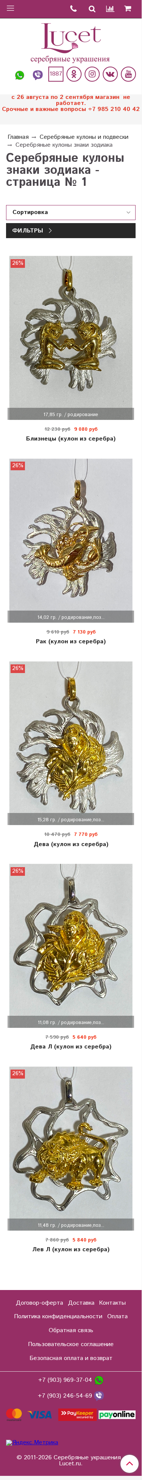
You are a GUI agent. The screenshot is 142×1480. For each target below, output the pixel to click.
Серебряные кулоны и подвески (84, 137)
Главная (18, 137)
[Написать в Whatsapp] (19, 74)
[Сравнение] (111, 9)
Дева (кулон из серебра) (71, 844)
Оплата (117, 1316)
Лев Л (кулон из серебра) (71, 1249)
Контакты (112, 1303)
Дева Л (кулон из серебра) (70, 1046)
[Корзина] (130, 9)
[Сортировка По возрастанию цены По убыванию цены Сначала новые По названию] (71, 212)
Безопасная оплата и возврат (71, 1358)
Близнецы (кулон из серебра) (71, 439)
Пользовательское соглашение (71, 1344)
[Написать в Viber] (37, 74)
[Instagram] (92, 74)
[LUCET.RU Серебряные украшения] (70, 42)
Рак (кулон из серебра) (71, 641)
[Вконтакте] (110, 74)
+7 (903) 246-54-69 (66, 1396)
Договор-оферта (39, 1303)
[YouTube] (128, 74)
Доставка (81, 1303)
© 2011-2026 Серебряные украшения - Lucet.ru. (71, 1461)
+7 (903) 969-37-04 (66, 1380)
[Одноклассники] (74, 74)
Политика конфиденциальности (58, 1316)
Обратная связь (71, 1330)
